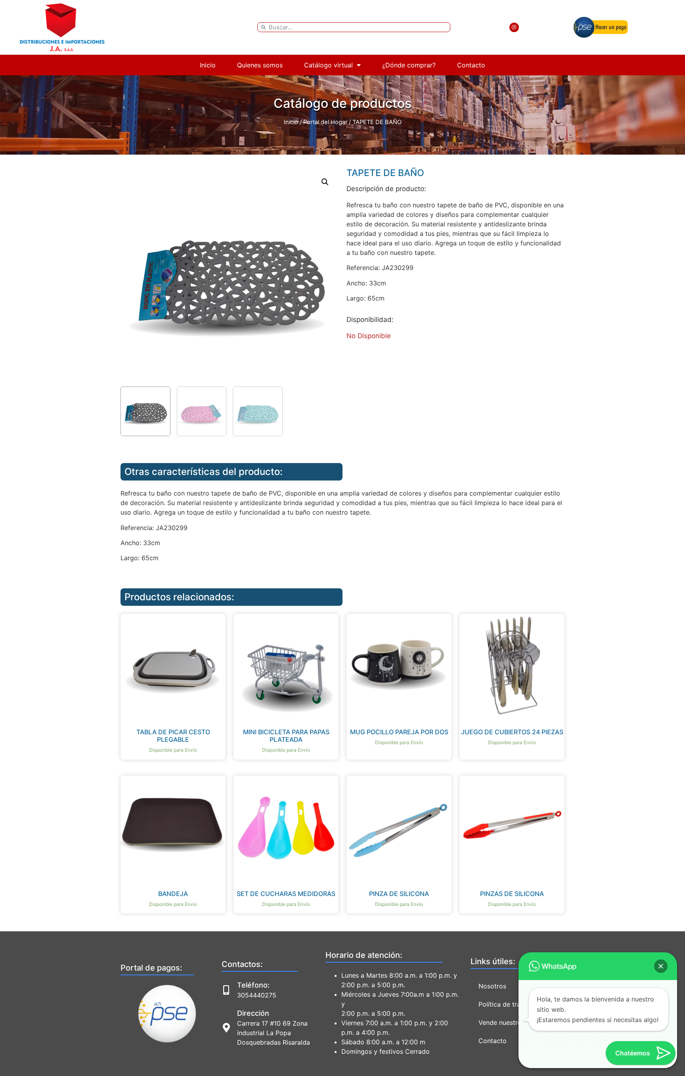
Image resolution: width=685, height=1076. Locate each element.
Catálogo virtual (328, 65)
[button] (325, 182)
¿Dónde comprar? (409, 65)
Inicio (208, 65)
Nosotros (492, 986)
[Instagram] (514, 27)
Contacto (471, 65)
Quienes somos (260, 65)
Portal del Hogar (325, 122)
